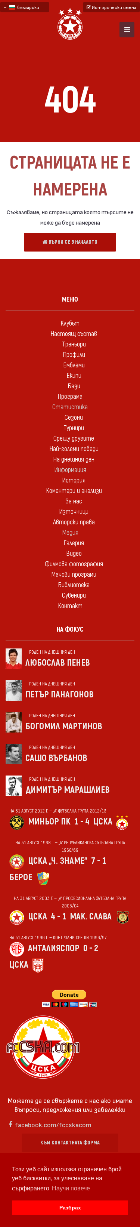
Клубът (70, 323)
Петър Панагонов (59, 694)
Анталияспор (54, 948)
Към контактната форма (70, 1143)
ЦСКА (102, 821)
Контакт (70, 606)
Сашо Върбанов (56, 758)
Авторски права (74, 522)
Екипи (73, 376)
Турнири (73, 428)
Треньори (74, 344)
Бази (74, 386)
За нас (73, 501)
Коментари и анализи (74, 491)
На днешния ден (73, 459)
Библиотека (74, 585)
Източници (73, 512)
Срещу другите (73, 438)
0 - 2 (90, 948)
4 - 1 (58, 916)
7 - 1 (98, 860)
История (73, 480)
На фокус (70, 629)
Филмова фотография (74, 564)
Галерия (73, 543)
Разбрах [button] (70, 1208)
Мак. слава (91, 916)
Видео (74, 553)
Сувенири (74, 595)
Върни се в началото (72, 242)
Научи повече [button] (71, 1188)
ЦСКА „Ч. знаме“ (57, 860)
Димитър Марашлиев (67, 789)
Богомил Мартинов (63, 726)
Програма (70, 396)
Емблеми (74, 365)
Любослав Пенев (57, 662)
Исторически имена (113, 7)
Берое (20, 877)
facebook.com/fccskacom (53, 1124)
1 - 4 (82, 821)
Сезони (74, 417)
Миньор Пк (49, 821)
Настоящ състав (73, 334)
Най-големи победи (74, 449)
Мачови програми (73, 574)
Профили (74, 355)
